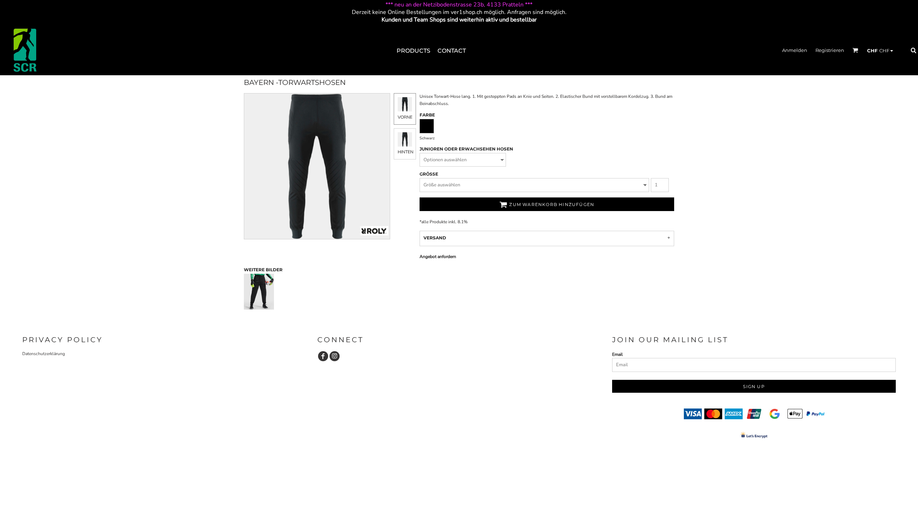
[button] (855, 50)
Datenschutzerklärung (43, 354)
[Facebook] (323, 356)
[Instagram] (335, 356)
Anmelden (794, 50)
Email (617, 354)
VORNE (405, 117)
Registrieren (829, 50)
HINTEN (405, 152)
